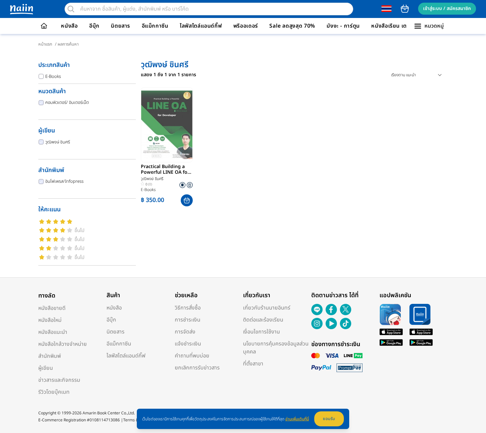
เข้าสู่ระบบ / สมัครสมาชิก (447, 8)
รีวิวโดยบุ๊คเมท (54, 392)
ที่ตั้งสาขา (253, 364)
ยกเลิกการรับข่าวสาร (197, 368)
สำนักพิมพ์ (49, 356)
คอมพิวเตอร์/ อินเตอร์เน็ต (67, 102)
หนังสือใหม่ (50, 320)
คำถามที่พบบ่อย (192, 356)
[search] (71, 9)
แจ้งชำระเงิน (188, 344)
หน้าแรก (45, 44)
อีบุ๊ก (94, 26)
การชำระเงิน (187, 320)
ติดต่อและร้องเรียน (263, 320)
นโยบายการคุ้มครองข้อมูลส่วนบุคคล (276, 348)
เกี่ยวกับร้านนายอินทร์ (266, 308)
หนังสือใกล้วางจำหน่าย (62, 344)
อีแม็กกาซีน (155, 26)
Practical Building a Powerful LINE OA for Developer (165, 169)
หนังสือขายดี (52, 308)
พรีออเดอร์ (245, 26)
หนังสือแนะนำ (52, 332)
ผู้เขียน (45, 368)
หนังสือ (69, 26)
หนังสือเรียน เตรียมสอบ (399, 26)
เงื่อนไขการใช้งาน (261, 332)
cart (405, 9)
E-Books (53, 76)
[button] (187, 200)
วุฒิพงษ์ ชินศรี (57, 142)
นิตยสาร (120, 26)
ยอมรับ (329, 419)
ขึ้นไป (80, 230)
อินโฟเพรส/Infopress (64, 181)
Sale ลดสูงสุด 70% (292, 26)
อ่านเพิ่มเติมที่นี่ (297, 419)
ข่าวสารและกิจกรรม (59, 380)
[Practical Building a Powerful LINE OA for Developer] (167, 124)
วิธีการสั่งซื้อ (188, 308)
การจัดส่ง (185, 332)
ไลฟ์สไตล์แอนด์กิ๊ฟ (201, 26)
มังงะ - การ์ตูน (343, 26)
